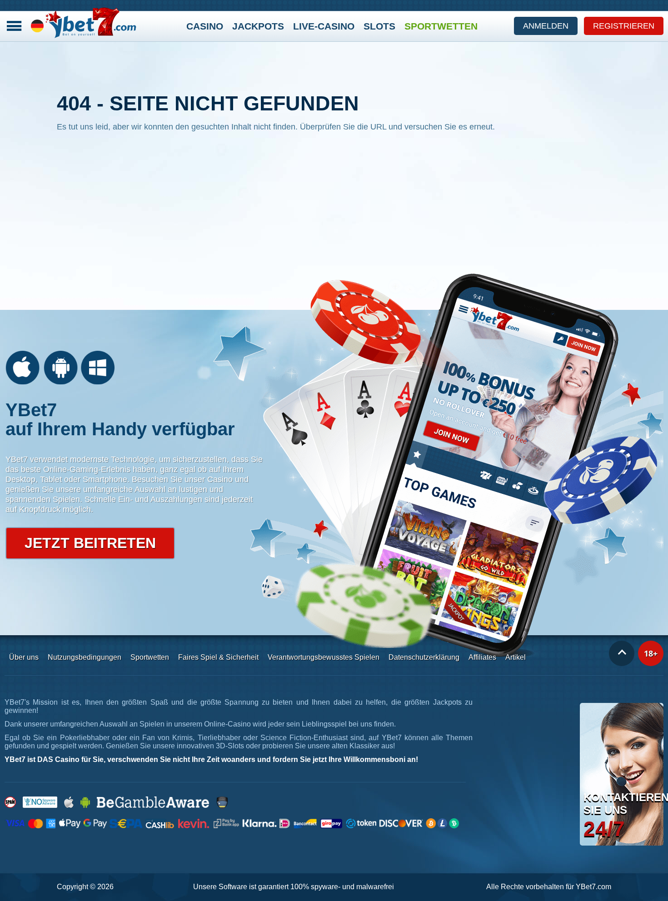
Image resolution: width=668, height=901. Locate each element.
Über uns (24, 657)
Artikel (515, 657)
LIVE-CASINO (323, 26)
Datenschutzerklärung (424, 657)
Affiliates (482, 657)
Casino (204, 26)
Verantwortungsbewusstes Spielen (323, 657)
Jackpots (258, 26)
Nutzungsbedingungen (84, 657)
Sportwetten (441, 26)
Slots (379, 26)
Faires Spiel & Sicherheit (218, 657)
